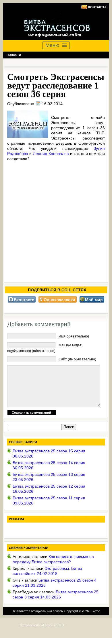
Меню (52, 45)
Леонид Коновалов (51, 153)
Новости (14, 54)
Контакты (97, 7)
